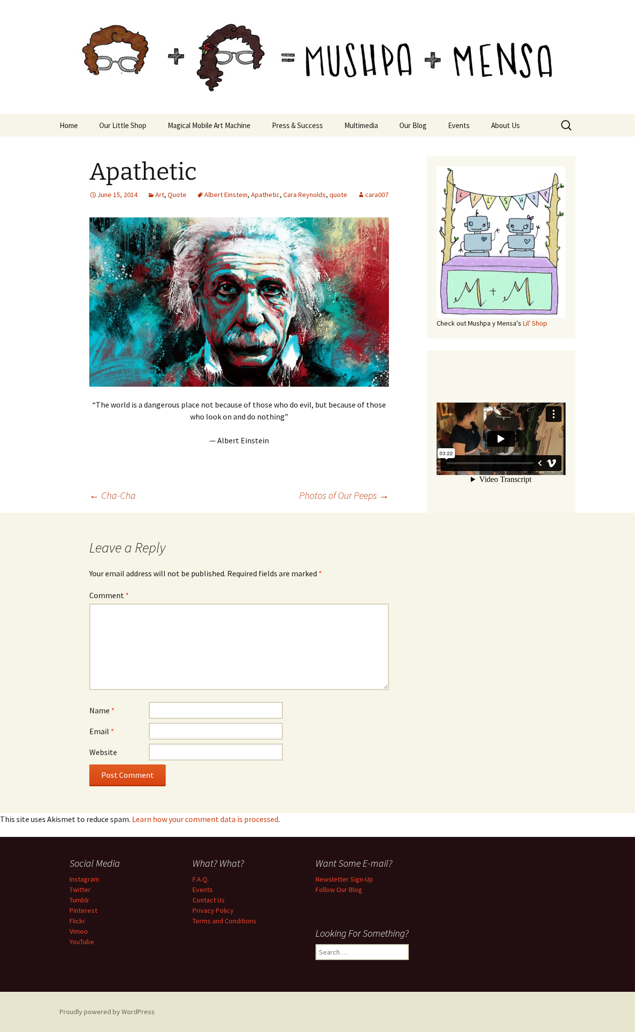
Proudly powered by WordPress (107, 1011)
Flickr (77, 920)
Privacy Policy (213, 910)
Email (101, 731)
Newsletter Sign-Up (344, 879)
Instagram (84, 879)
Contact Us (208, 899)
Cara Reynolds (304, 194)
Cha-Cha (112, 495)
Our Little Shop (122, 125)
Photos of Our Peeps (344, 495)
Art (159, 194)
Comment (109, 595)
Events (459, 125)
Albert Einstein (226, 194)
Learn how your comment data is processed (205, 819)
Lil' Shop (535, 323)
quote (338, 194)
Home (69, 125)
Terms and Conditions (224, 920)
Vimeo (78, 931)
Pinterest (83, 910)
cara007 (376, 194)
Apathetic (265, 194)
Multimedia (361, 125)
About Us (505, 125)
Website (103, 752)
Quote (177, 194)
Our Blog (413, 125)
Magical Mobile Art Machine (209, 125)
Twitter (80, 889)
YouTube (81, 941)
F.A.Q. (200, 879)
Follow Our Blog (339, 889)
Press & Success (297, 125)
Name (102, 710)
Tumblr (79, 899)
